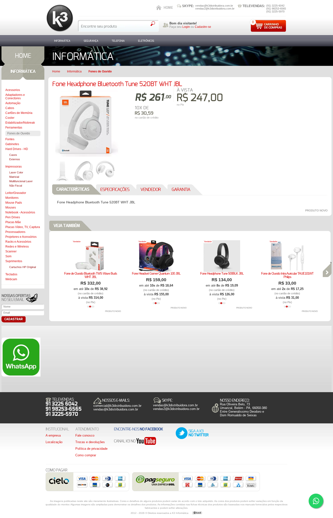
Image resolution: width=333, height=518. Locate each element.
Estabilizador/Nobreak (20, 122)
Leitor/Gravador (15, 193)
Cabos (9, 108)
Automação (12, 103)
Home (168, 8)
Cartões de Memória (18, 113)
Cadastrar (13, 319)
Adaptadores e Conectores (15, 96)
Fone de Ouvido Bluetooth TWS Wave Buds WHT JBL (90, 275)
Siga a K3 (198, 433)
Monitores (12, 197)
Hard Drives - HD (16, 149)
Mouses (10, 207)
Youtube (146, 441)
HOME (23, 56)
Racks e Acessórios (18, 241)
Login (186, 27)
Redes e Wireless (17, 246)
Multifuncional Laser (21, 181)
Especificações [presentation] (114, 190)
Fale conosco (84, 435)
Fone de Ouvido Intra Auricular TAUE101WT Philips (287, 275)
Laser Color (16, 172)
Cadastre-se (203, 27)
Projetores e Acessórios (21, 237)
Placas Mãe (13, 222)
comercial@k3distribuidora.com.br (117, 406)
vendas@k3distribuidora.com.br (115, 409)
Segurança (91, 41)
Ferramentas (13, 127)
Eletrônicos (146, 41)
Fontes (9, 139)
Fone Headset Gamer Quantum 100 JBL (156, 273)
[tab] (77, 189)
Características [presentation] (72, 189)
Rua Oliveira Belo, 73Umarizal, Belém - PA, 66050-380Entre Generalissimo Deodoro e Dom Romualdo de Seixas (243, 409)
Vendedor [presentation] (150, 190)
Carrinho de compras (268, 26)
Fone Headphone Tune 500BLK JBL (222, 273)
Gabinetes (12, 144)
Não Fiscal (15, 185)
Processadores (15, 232)
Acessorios (12, 90)
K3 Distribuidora (59, 18)
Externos (14, 159)
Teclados (11, 274)
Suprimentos (13, 261)
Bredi (197, 513)
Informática (62, 41)
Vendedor (77, 241)
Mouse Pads (13, 202)
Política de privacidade (91, 448)
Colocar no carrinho (191, 115)
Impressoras (13, 166)
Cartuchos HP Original (22, 267)
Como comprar (85, 455)
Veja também (66, 226)
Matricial (14, 176)
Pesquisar (153, 23)
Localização (54, 442)
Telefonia (118, 41)
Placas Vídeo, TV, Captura (22, 227)
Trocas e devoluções (90, 442)
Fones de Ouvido (18, 133)
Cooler (9, 118)
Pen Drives (12, 217)
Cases (13, 154)
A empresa (53, 435)
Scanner (11, 251)
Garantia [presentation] (181, 190)
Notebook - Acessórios (20, 212)
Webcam (11, 279)
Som (8, 256)
